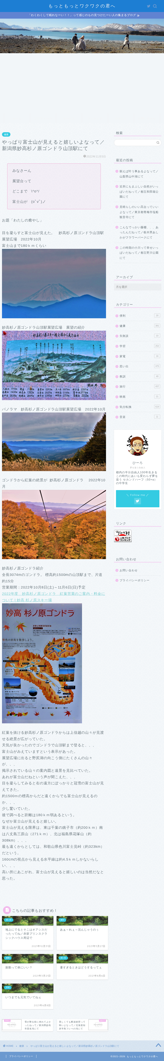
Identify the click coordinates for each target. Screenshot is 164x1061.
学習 (139, 346)
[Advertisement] (82, 83)
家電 (139, 356)
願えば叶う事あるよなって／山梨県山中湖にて (139, 174)
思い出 (139, 366)
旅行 (139, 386)
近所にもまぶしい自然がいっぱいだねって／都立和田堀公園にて (139, 191)
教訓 (139, 376)
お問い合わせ (147, 118)
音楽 (139, 416)
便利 (139, 315)
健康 (6, 134)
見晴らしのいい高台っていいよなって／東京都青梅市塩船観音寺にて (139, 212)
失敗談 (139, 335)
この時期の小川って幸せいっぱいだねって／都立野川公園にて (139, 252)
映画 (139, 396)
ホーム (17, 118)
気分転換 (139, 406)
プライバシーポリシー (135, 580)
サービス (69, 118)
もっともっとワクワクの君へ (82, 5)
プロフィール (43, 118)
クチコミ (121, 118)
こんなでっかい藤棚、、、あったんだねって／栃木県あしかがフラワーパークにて (139, 232)
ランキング (94, 118)
